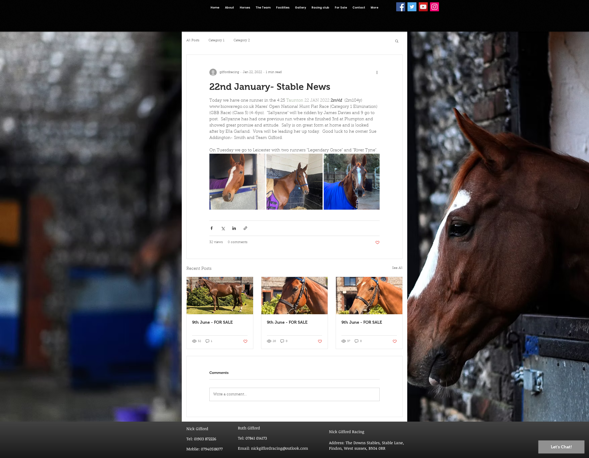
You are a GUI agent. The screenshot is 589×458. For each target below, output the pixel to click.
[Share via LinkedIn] (234, 228)
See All (397, 268)
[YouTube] (423, 6)
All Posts (192, 40)
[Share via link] (245, 228)
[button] (397, 41)
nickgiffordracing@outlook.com (279, 448)
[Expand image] (237, 182)
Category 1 (216, 40)
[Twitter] (411, 6)
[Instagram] (434, 6)
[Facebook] (400, 6)
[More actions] (377, 72)
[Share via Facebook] (211, 228)
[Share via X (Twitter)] (223, 228)
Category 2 (242, 40)
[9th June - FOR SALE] (220, 295)
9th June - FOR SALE (212, 322)
